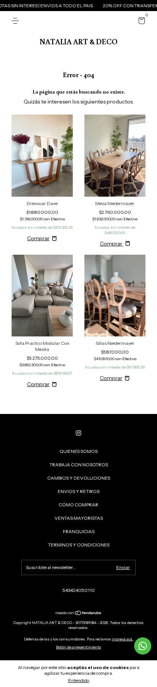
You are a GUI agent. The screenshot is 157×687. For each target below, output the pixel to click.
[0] (140, 22)
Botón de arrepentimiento (78, 647)
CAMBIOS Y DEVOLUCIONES (78, 478)
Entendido (78, 680)
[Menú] (16, 20)
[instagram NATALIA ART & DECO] (78, 433)
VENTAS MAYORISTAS (78, 518)
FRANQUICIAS (79, 531)
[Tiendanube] (79, 613)
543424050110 (78, 590)
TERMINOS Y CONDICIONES (78, 545)
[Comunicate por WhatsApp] (142, 646)
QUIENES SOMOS (78, 451)
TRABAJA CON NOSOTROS (79, 464)
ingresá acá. (122, 639)
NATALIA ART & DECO (78, 41)
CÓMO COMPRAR (78, 505)
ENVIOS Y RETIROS (78, 491)
